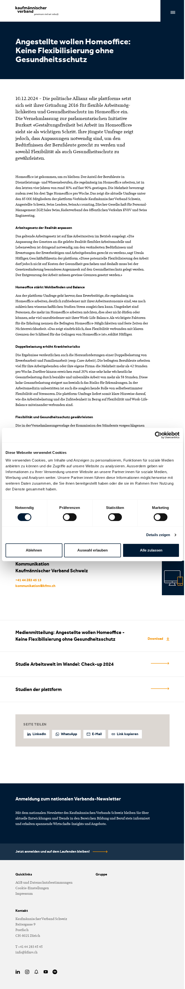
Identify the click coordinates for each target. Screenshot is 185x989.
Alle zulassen (151, 550)
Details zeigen (158, 535)
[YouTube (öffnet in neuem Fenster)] (45, 972)
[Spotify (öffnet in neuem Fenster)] (55, 971)
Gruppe (101, 874)
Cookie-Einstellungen (32, 888)
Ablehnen (34, 550)
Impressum (24, 893)
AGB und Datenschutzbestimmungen (44, 882)
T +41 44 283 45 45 (29, 946)
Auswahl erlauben (92, 550)
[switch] (70, 517)
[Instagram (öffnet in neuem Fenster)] (27, 971)
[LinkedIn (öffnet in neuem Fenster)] (17, 971)
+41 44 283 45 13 (28, 580)
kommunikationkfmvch (35, 586)
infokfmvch (26, 952)
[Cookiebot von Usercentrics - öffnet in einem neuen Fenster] (158, 435)
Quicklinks (23, 874)
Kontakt (21, 911)
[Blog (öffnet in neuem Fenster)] (36, 972)
